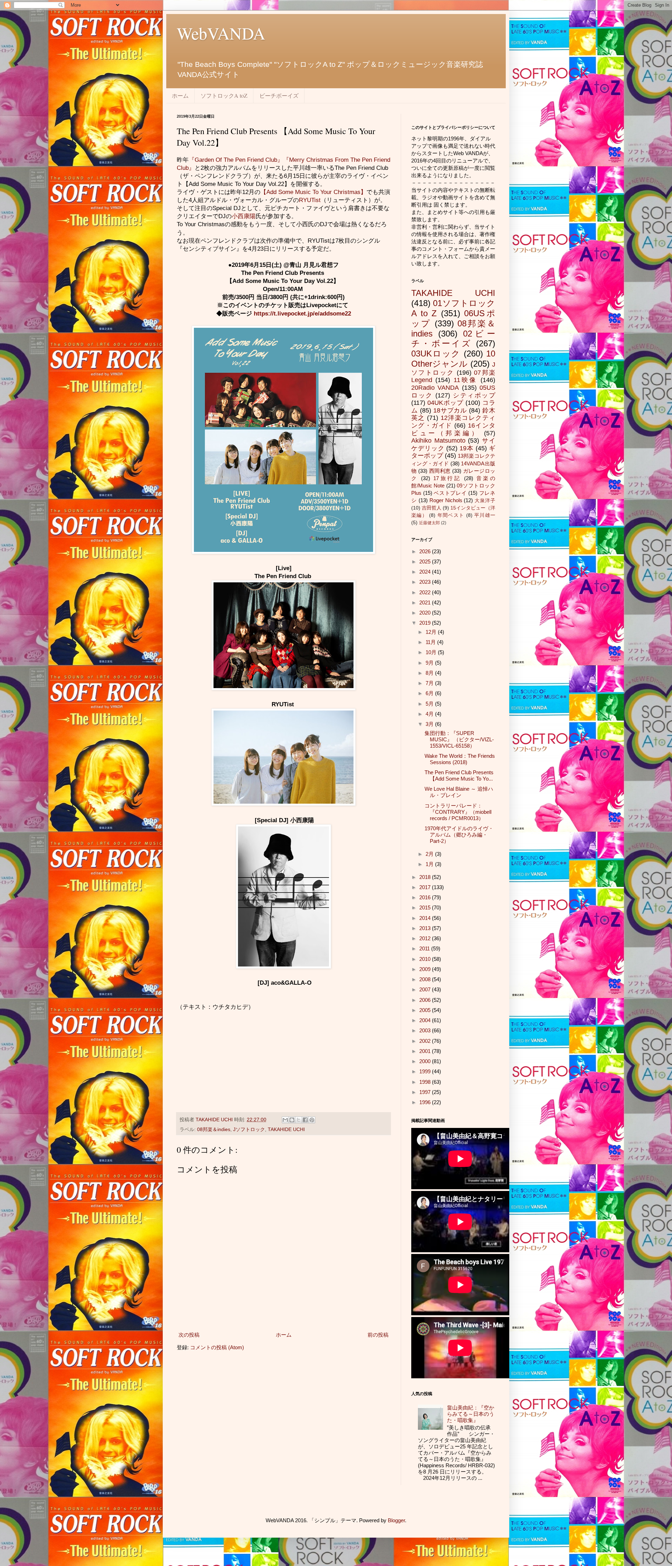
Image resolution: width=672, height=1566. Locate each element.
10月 (432, 652)
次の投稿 (189, 1335)
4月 (430, 714)
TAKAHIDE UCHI (286, 1129)
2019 (425, 623)
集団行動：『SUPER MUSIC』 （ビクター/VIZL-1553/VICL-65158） (459, 739)
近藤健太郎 (429, 522)
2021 (425, 602)
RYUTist (310, 200)
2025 (425, 561)
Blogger (396, 1520)
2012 (425, 938)
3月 (430, 724)
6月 (430, 693)
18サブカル (450, 410)
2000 (425, 1061)
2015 (425, 907)
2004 (425, 1020)
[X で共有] (298, 1119)
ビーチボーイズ (279, 95)
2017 (425, 887)
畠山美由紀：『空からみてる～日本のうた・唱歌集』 (470, 1414)
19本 (467, 448)
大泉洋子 (485, 500)
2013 (425, 928)
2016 (425, 897)
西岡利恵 (440, 471)
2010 (425, 959)
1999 (425, 1071)
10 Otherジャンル (453, 358)
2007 (425, 989)
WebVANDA (221, 33)
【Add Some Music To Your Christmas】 (313, 192)
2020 (425, 613)
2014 (425, 918)
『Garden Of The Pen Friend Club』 (236, 160)
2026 (425, 551)
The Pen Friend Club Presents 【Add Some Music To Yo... (459, 775)
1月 (430, 864)
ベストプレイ (450, 493)
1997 (425, 1092)
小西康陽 (243, 216)
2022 (425, 592)
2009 (425, 969)
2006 (425, 1000)
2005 (425, 1010)
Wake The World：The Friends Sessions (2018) (460, 759)
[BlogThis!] (291, 1119)
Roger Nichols (445, 500)
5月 (430, 704)
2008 (425, 979)
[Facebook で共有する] (305, 1119)
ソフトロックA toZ (224, 95)
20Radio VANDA (435, 387)
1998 (425, 1082)
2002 (425, 1041)
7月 (430, 683)
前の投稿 (378, 1335)
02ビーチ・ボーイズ (453, 338)
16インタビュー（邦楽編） (453, 429)
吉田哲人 (431, 508)
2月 (430, 854)
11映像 (465, 379)
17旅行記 (447, 478)
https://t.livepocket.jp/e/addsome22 (302, 313)
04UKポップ (445, 402)
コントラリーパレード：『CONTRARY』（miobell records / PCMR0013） (458, 812)
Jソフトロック (249, 1129)
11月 (431, 642)
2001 (425, 1051)
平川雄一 (484, 515)
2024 (425, 572)
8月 (430, 673)
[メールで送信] (285, 1119)
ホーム (180, 95)
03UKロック (436, 353)
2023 (425, 582)
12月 (432, 632)
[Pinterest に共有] (311, 1119)
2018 (425, 877)
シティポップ (474, 395)
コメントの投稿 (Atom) (217, 1347)
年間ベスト (451, 515)
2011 (425, 948)
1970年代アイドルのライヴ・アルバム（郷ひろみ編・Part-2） (459, 834)
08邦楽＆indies (213, 1129)
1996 (425, 1102)
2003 (425, 1030)
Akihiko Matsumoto (438, 440)
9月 (430, 663)
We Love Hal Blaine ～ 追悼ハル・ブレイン (459, 792)
